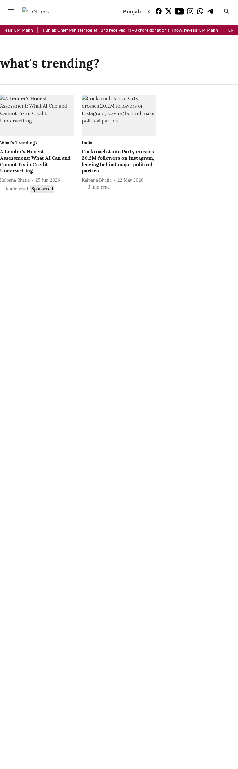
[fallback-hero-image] (37, 115)
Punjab (132, 11)
